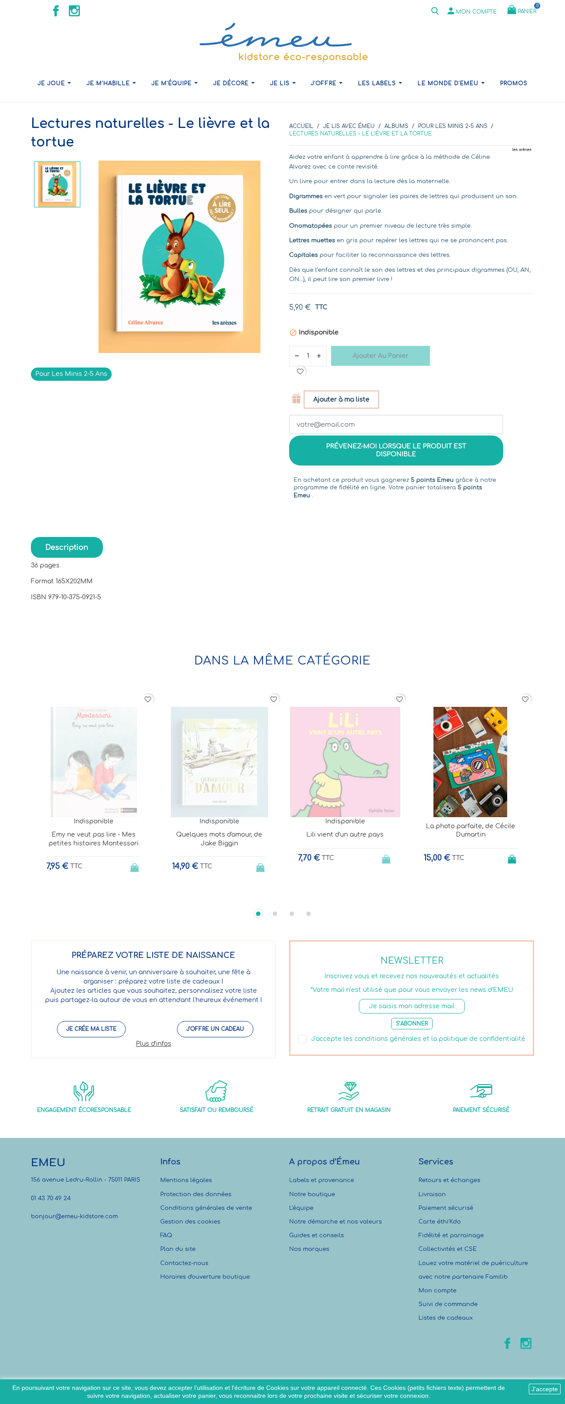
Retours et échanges (449, 1180)
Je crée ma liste (91, 1029)
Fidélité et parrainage (451, 1235)
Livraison (432, 1194)
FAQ (166, 1235)
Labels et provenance (321, 1180)
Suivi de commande (448, 1304)
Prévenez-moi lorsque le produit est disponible (396, 450)
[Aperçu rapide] (85, 894)
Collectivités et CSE (447, 1249)
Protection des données (195, 1194)
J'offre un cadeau (215, 1029)
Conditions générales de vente (206, 1208)
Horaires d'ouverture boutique (205, 1277)
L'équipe (301, 1208)
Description (66, 548)
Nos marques (309, 1249)
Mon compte (437, 1291)
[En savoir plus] (101, 894)
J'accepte (544, 1389)
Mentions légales (186, 1180)
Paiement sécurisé (445, 1208)
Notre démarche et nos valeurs (335, 1222)
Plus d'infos (153, 1043)
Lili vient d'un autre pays (345, 834)
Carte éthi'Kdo (439, 1222)
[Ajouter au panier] (513, 856)
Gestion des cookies (190, 1222)
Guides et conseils (316, 1235)
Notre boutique (312, 1194)
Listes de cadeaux (445, 1318)
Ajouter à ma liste (341, 399)
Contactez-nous (184, 1263)
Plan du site (178, 1249)
